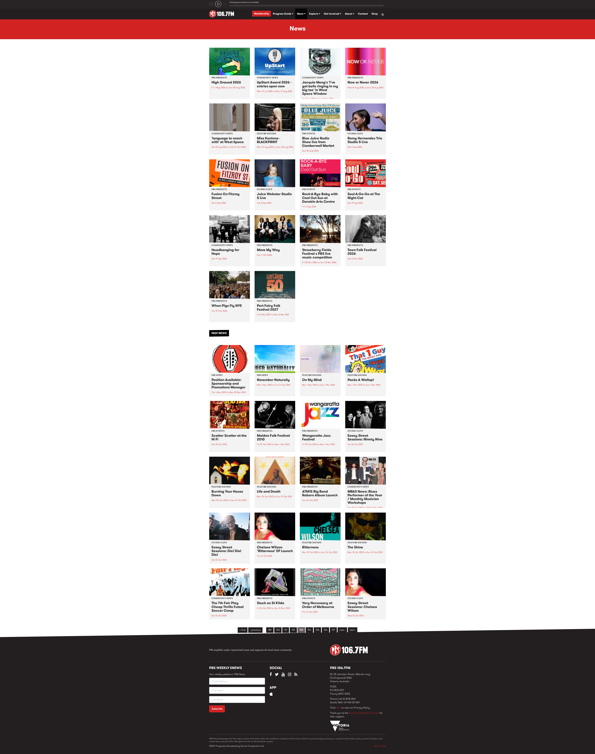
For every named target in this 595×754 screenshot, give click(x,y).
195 (317, 630)
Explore (314, 13)
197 (333, 630)
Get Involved (332, 13)
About (349, 13)
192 (293, 630)
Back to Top (380, 745)
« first (243, 630)
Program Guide (282, 13)
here (338, 707)
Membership (261, 13)
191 (285, 630)
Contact (363, 13)
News (300, 13)
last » (352, 630)
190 (278, 630)
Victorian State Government (364, 713)
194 (309, 630)
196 (325, 630)
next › (342, 630)
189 (270, 630)
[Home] (223, 13)
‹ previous (255, 630)
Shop (375, 13)
